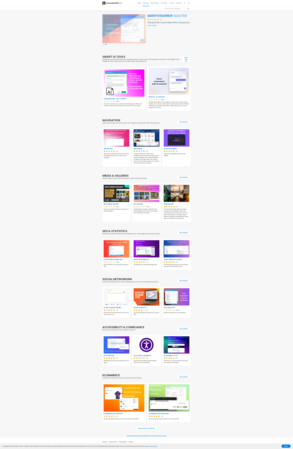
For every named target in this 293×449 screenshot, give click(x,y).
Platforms (164, 3)
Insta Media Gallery (111, 204)
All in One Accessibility (142, 356)
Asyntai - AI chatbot (157, 97)
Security (104, 442)
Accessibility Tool (171, 356)
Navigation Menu (170, 149)
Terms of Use (113, 442)
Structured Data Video (173, 259)
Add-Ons (146, 3)
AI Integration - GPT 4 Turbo (115, 99)
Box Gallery (138, 204)
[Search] (184, 3)
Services (178, 3)
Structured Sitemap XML (113, 259)
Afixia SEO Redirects (141, 259)
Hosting (171, 3)
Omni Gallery (169, 204)
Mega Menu (138, 149)
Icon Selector (169, 307)
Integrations (155, 3)
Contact (131, 442)
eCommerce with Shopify (113, 414)
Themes (139, 3)
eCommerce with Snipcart (159, 414)
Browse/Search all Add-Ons (146, 428)
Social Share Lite (140, 307)
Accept (286, 446)
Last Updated (109, 356)
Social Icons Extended (112, 307)
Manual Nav (108, 149)
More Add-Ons (186, 59)
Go (188, 8)
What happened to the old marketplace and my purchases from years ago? (146, 436)
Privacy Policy (123, 442)
